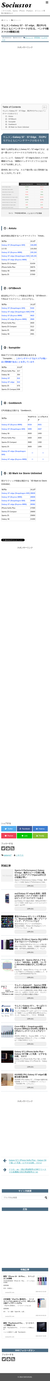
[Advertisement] (25, 74)
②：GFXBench (10, 119)
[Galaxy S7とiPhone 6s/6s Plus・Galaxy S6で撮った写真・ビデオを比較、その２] (7, 1057)
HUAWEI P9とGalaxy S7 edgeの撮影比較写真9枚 (31, 1075)
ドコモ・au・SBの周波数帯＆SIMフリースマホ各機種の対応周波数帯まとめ (27, 1170)
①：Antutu (9, 116)
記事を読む (30, 886)
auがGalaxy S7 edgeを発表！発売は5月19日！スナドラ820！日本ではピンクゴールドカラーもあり (30, 895)
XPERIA (37, 38)
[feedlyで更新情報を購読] (8, 848)
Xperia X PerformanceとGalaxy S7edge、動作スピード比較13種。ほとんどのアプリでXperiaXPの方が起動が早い (30, 873)
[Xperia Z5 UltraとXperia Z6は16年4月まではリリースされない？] (7, 944)
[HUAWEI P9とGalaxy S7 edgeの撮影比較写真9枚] (7, 1080)
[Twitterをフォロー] (3, 848)
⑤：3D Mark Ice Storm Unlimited (17, 127)
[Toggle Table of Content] (43, 107)
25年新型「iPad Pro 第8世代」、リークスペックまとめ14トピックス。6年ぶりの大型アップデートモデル (19, 1301)
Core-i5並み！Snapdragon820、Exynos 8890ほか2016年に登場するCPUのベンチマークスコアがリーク (31, 1029)
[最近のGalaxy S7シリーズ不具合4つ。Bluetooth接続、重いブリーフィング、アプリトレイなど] (7, 921)
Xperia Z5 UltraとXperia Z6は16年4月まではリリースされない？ (31, 940)
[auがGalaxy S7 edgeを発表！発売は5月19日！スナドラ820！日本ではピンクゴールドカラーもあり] (7, 898)
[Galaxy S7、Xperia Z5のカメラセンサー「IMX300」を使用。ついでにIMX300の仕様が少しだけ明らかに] (7, 965)
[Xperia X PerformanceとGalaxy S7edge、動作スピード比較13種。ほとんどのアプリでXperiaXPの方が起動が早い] (7, 875)
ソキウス (20, 855)
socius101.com (9, 1292)
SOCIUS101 (27, 1377)
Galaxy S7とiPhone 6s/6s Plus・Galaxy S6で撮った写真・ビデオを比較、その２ (31, 1053)
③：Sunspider (10, 122)
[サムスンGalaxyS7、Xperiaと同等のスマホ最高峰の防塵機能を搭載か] (7, 990)
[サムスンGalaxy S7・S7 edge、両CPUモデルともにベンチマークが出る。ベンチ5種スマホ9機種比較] (40, 828)
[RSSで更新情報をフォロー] (12, 848)
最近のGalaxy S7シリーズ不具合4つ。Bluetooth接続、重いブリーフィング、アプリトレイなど (31, 918)
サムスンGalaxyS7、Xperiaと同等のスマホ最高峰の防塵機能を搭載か (31, 986)
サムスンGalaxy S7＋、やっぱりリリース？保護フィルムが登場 (31, 1007)
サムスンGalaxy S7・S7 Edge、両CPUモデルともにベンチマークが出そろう (24, 112)
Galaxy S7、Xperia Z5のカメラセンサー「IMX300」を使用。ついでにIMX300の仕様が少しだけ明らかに (30, 963)
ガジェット (29, 38)
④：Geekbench (11, 124)
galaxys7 (8, 855)
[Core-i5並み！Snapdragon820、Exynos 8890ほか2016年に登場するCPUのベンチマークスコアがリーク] (7, 1031)
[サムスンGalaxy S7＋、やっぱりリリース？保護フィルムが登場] (7, 1011)
